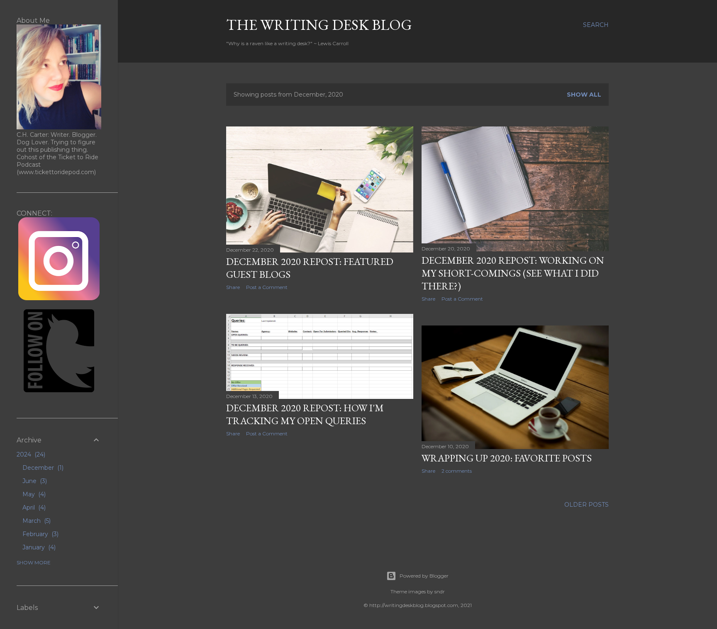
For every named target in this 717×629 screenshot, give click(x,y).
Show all (584, 94)
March (35, 521)
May (33, 494)
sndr (439, 591)
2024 (30, 454)
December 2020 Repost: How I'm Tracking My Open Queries (305, 414)
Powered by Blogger (424, 576)
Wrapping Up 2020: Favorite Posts (507, 458)
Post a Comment (267, 287)
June (33, 481)
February (39, 534)
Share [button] (233, 287)
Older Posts (586, 504)
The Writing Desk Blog (319, 24)
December (42, 467)
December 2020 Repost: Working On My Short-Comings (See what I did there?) (513, 273)
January (38, 547)
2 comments (456, 471)
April (33, 507)
